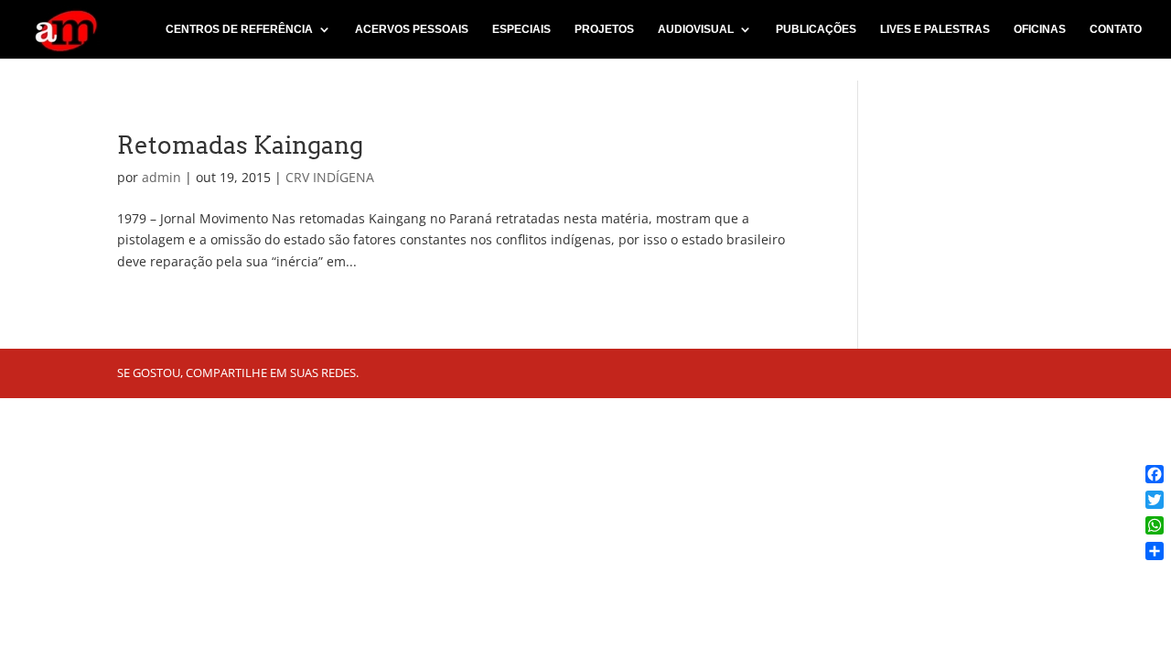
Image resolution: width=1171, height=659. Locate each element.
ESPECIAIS (521, 29)
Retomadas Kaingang (240, 145)
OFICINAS (1040, 29)
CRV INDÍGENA (329, 177)
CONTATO (1116, 29)
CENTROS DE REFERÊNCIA (239, 29)
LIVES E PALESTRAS (935, 29)
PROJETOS (604, 29)
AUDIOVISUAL (696, 29)
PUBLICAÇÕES (816, 29)
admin (161, 177)
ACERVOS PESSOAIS (411, 29)
